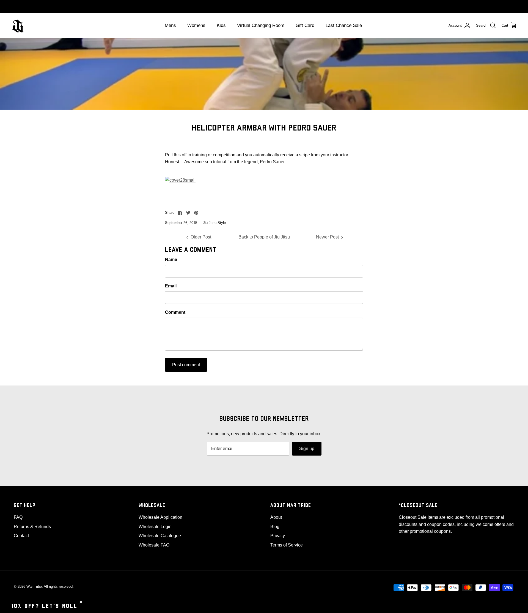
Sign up (306, 448)
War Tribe (34, 586)
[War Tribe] (18, 25)
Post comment (186, 364)
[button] (45, 606)
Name (171, 259)
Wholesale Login (155, 526)
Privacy (277, 535)
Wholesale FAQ (154, 545)
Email (171, 286)
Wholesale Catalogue (160, 535)
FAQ (18, 517)
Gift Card (305, 25)
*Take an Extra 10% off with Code (264, 6)
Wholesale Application (160, 517)
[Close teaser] (81, 602)
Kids (221, 25)
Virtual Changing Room (260, 25)
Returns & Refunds (32, 526)
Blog (274, 526)
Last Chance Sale (344, 25)
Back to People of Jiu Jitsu (264, 237)
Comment (175, 312)
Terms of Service (286, 545)
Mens (170, 25)
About (276, 517)
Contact (21, 535)
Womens (196, 25)
